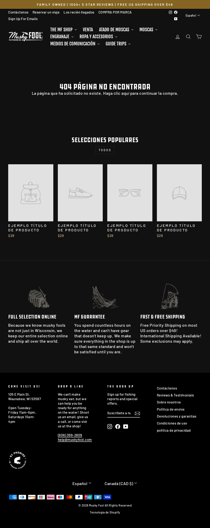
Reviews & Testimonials (175, 395)
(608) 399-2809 (70, 435)
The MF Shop (62, 29)
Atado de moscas (114, 29)
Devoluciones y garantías (176, 416)
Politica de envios (171, 409)
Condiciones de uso (172, 423)
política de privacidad (174, 430)
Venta (88, 29)
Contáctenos (18, 12)
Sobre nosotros (169, 402)
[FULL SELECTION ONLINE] (39, 293)
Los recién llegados (79, 12)
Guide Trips (116, 43)
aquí (125, 93)
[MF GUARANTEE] (105, 293)
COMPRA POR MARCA (115, 12)
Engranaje (60, 36)
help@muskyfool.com (75, 439)
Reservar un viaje (46, 12)
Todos (105, 150)
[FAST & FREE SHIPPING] (171, 293)
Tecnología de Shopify (105, 512)
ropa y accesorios (97, 36)
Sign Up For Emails (23, 19)
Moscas (146, 29)
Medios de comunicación (73, 43)
